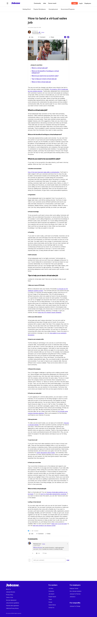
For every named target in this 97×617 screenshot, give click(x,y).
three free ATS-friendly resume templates (49, 312)
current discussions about (45, 452)
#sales (53, 452)
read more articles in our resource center (44, 525)
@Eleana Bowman (37, 547)
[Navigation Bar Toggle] (7, 3)
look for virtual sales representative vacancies (53, 494)
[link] (31, 37)
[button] (7, 3)
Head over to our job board (59, 523)
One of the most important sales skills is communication (43, 172)
